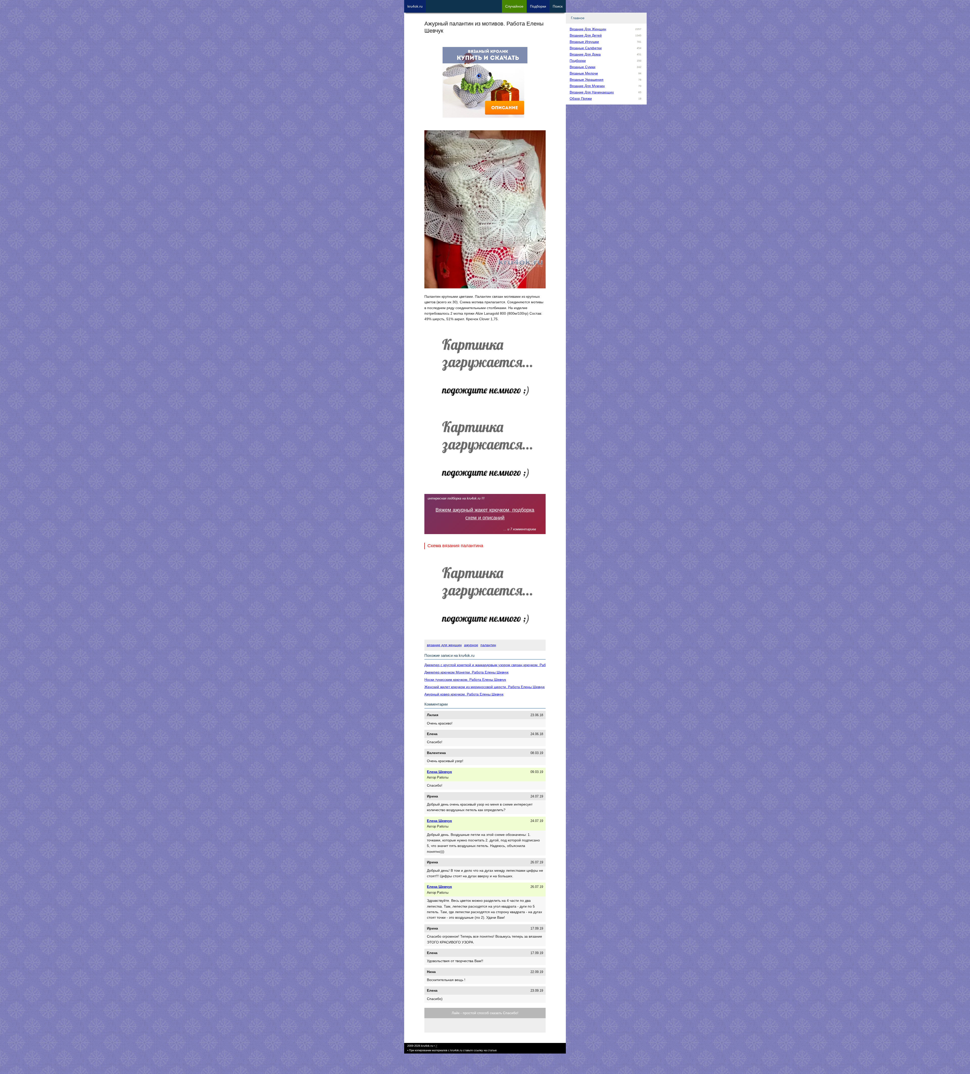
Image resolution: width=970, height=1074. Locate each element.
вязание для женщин (444, 645)
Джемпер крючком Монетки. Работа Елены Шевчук (466, 672)
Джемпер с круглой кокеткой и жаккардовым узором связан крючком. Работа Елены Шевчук (500, 665)
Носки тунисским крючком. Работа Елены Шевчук (465, 680)
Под (538, 6)
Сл (514, 6)
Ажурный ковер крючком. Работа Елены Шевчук (463, 694)
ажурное (471, 645)
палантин (488, 645)
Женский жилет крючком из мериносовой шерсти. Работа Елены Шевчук (484, 687)
